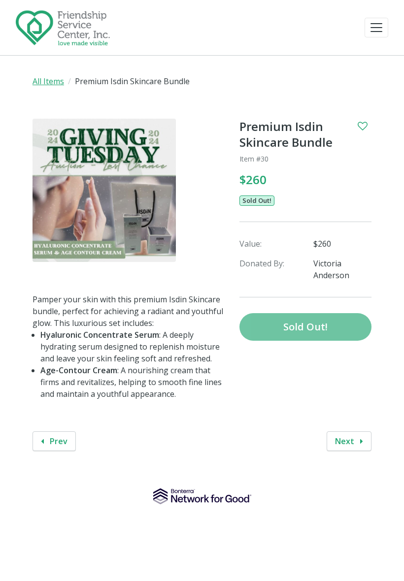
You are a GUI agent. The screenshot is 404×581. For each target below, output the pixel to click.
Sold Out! (256, 200)
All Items (48, 81)
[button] (376, 27)
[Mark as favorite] (362, 126)
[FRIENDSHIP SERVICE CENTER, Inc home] (63, 27)
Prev (57, 441)
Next (345, 441)
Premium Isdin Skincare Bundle (286, 134)
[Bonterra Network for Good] (202, 496)
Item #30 (254, 158)
